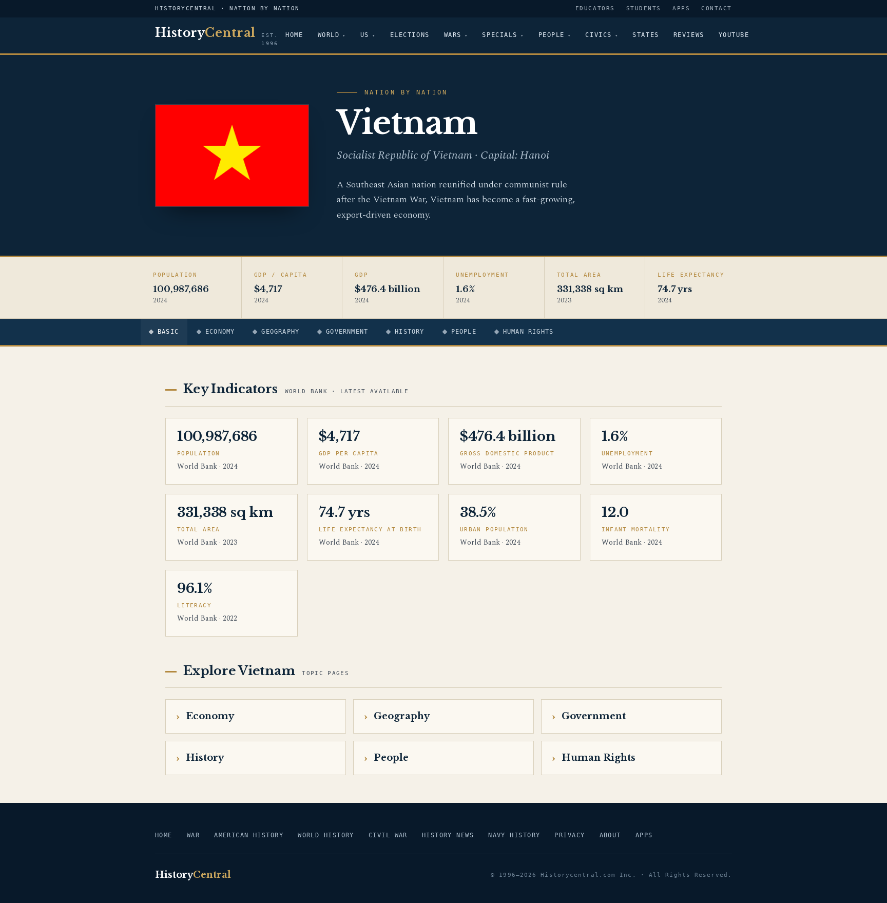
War (193, 835)
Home (294, 35)
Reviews (688, 35)
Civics (598, 35)
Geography (280, 331)
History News (448, 835)
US (364, 35)
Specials (499, 35)
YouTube (734, 35)
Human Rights (528, 331)
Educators (595, 8)
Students (643, 8)
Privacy (569, 835)
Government (347, 331)
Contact (716, 8)
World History (326, 835)
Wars (452, 35)
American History (248, 835)
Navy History (514, 835)
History (409, 331)
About (610, 835)
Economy (220, 331)
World (329, 35)
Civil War (388, 835)
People (551, 35)
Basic (168, 331)
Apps (681, 8)
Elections (410, 35)
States (645, 35)
